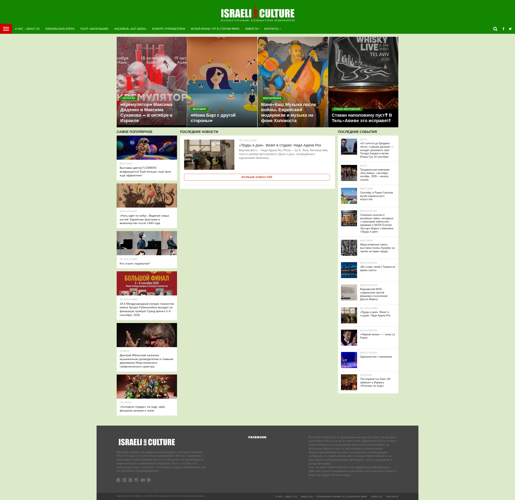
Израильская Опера (59, 28)
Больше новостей (257, 177)
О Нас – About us (27, 28)
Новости (251, 28)
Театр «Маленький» (94, 28)
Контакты (271, 28)
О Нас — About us (286, 496)
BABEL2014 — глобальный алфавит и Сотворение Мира (334, 496)
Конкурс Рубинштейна (168, 28)
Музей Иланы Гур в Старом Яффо (215, 28)
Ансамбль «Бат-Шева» (130, 28)
